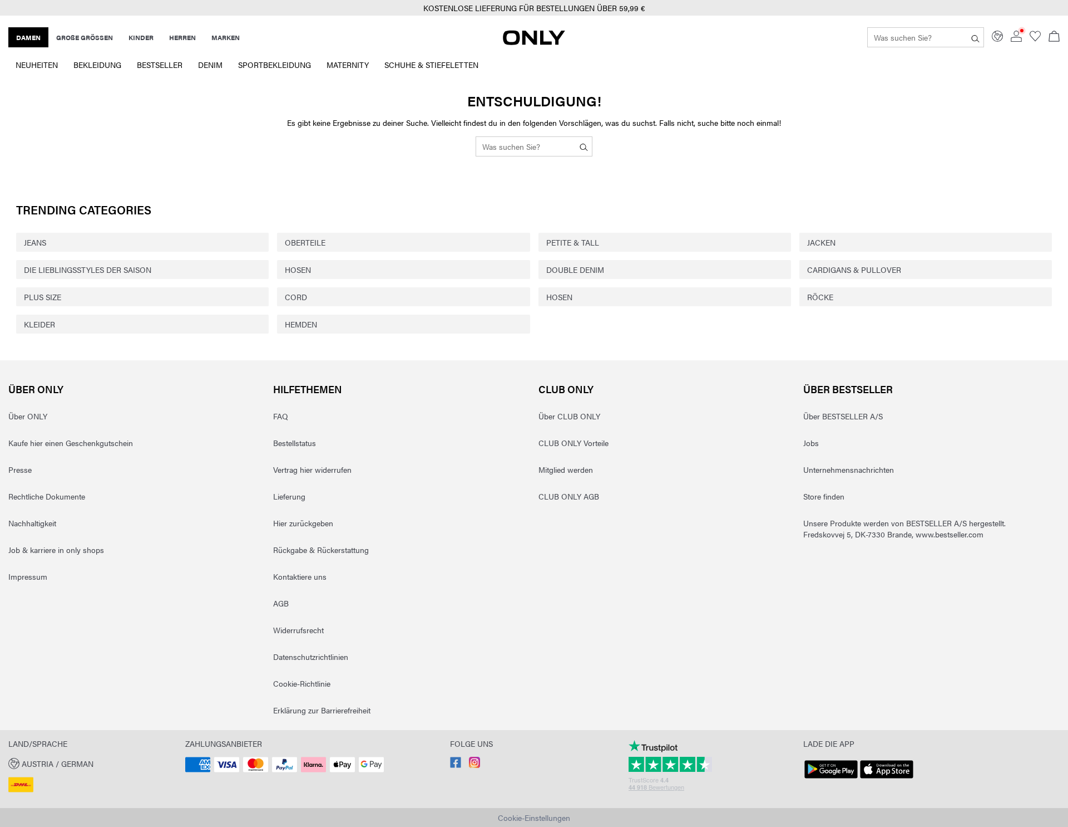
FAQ (280, 416)
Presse (20, 469)
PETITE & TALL (572, 242)
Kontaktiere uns (300, 576)
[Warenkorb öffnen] (1054, 37)
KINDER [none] (141, 37)
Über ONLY (35, 389)
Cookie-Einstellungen (534, 817)
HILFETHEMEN (307, 389)
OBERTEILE (305, 242)
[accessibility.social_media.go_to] (455, 764)
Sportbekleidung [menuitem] (274, 64)
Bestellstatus (294, 442)
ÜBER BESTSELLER (848, 389)
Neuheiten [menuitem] (37, 64)
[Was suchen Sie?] (975, 37)
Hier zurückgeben (303, 523)
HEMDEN (301, 324)
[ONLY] (534, 41)
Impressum (27, 576)
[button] (92, 763)
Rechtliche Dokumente (46, 496)
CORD (296, 296)
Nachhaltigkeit (32, 523)
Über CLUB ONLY (569, 416)
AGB (281, 603)
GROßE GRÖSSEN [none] (84, 37)
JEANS (35, 242)
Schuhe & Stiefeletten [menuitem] (431, 64)
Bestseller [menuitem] (159, 64)
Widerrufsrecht (298, 629)
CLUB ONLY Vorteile (573, 442)
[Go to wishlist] (1035, 38)
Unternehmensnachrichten (848, 469)
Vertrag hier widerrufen (312, 469)
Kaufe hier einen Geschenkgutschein (70, 442)
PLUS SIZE (42, 296)
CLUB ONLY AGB (568, 496)
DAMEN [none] (28, 37)
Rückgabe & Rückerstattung (321, 549)
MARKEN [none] (225, 37)
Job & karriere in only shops (56, 549)
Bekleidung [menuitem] (97, 64)
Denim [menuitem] (210, 64)
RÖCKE (820, 296)
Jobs (811, 442)
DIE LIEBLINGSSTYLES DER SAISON (87, 269)
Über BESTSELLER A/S (843, 416)
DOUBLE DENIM (575, 269)
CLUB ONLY (566, 389)
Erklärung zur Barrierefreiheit (321, 710)
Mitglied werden (565, 469)
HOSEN (298, 269)
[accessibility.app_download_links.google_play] (831, 778)
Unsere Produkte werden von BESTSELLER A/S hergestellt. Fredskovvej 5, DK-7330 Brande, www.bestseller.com (904, 528)
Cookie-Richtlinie (301, 683)
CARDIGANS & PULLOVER (854, 269)
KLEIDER (39, 324)
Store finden (823, 496)
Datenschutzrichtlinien (310, 656)
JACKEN (821, 242)
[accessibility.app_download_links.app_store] (886, 778)
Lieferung (289, 496)
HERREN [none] (182, 37)
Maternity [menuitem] (348, 64)
